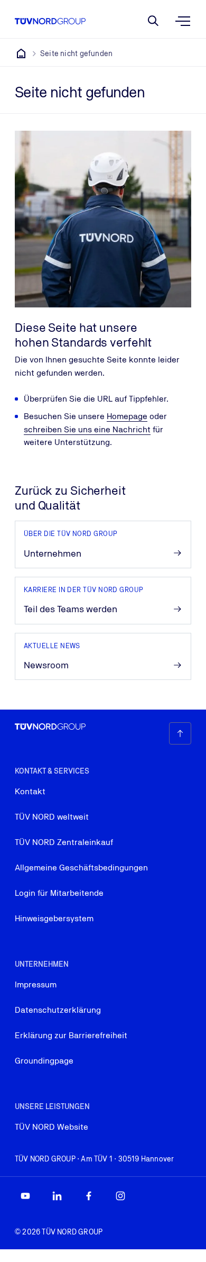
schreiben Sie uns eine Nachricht (87, 429)
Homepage (127, 416)
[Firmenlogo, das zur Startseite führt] (50, 21)
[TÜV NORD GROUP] (21, 53)
